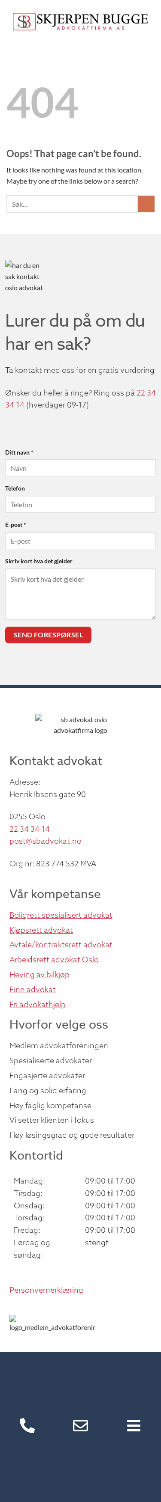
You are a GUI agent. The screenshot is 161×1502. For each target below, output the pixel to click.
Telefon (15, 488)
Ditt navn (19, 452)
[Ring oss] (27, 1425)
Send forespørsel (48, 635)
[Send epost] (80, 1425)
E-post (15, 524)
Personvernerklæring (46, 1290)
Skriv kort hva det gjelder (39, 561)
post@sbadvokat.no (45, 841)
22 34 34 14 (29, 829)
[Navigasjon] (133, 1425)
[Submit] (146, 204)
